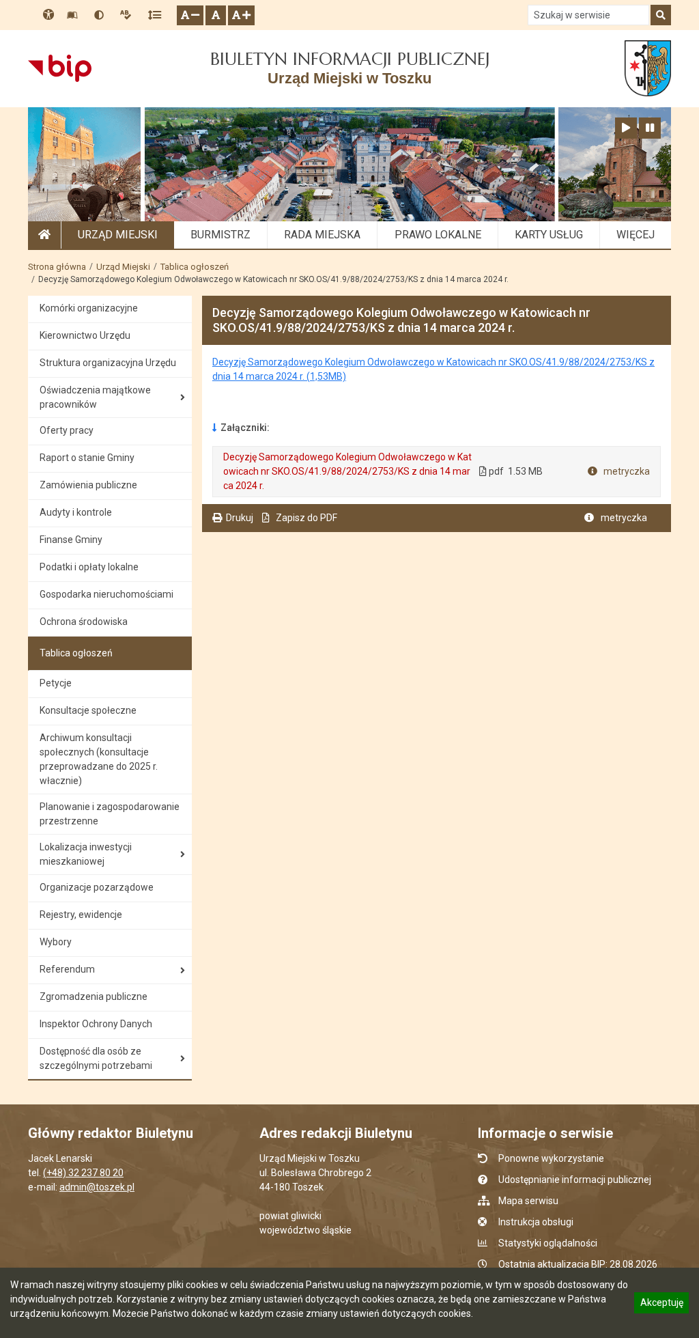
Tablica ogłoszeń (194, 267)
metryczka (625, 471)
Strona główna (57, 267)
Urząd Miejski (123, 267)
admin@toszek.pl (96, 1187)
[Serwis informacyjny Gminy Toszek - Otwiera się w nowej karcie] (648, 68)
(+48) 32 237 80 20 (83, 1172)
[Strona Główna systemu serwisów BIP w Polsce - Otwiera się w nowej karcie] (59, 68)
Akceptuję (661, 1304)
